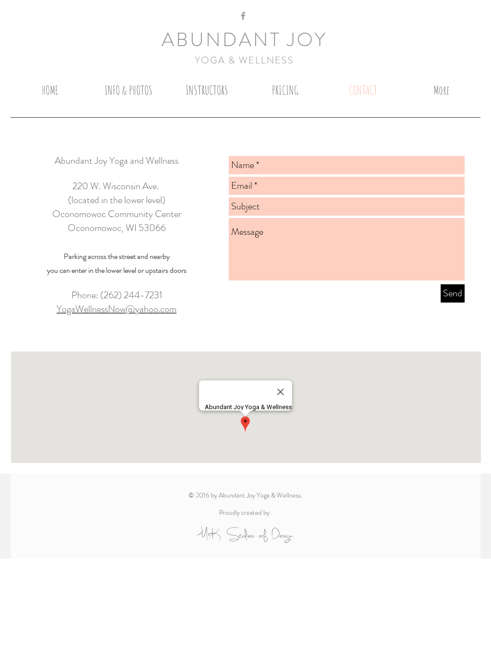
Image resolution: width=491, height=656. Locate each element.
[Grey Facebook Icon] (243, 16)
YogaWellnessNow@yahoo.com (116, 309)
